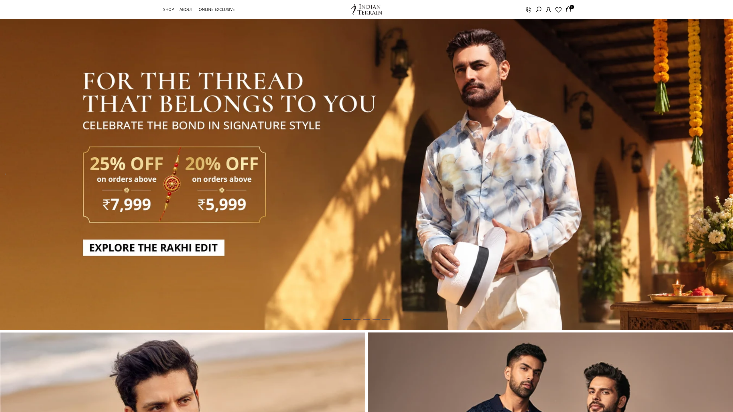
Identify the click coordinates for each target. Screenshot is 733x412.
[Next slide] (726, 174)
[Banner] (366, 174)
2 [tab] (356, 319)
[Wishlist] (558, 9)
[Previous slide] (6, 174)
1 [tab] (347, 319)
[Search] (538, 9)
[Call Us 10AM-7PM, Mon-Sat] (528, 9)
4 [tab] (376, 319)
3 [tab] (366, 319)
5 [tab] (386, 319)
